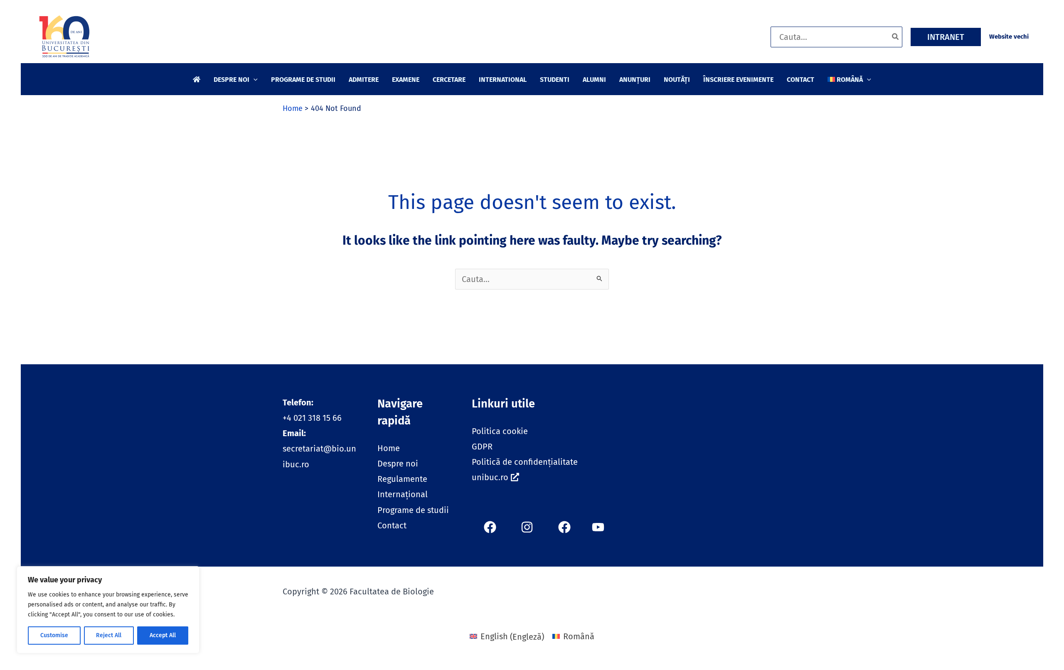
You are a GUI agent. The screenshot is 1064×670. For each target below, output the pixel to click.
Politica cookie (500, 431)
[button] (946, 37)
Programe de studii (413, 510)
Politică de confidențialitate (525, 462)
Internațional (402, 494)
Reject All (108, 635)
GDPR (482, 447)
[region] (108, 609)
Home (388, 448)
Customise (54, 635)
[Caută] (895, 37)
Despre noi (397, 464)
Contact (391, 525)
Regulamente (402, 479)
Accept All (163, 635)
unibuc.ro (490, 477)
